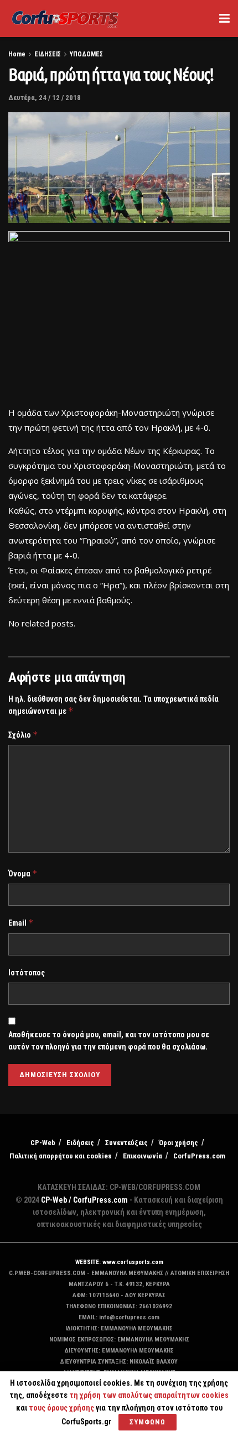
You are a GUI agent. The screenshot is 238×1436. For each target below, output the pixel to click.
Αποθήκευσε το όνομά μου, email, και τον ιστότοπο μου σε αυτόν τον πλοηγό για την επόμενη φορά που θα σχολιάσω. (108, 1040)
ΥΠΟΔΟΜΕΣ (86, 54)
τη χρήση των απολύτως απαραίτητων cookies (149, 1395)
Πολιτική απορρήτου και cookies (60, 1156)
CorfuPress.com (199, 1156)
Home (16, 54)
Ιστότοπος (26, 972)
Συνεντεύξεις (126, 1143)
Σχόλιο (23, 734)
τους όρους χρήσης (62, 1407)
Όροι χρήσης (178, 1143)
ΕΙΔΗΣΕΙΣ (47, 54)
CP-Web (42, 1143)
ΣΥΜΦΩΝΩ (147, 1422)
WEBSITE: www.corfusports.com (119, 1262)
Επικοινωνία (142, 1156)
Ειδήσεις (80, 1143)
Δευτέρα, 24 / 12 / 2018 (44, 97)
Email (21, 922)
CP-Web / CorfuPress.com (84, 1199)
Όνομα (23, 873)
